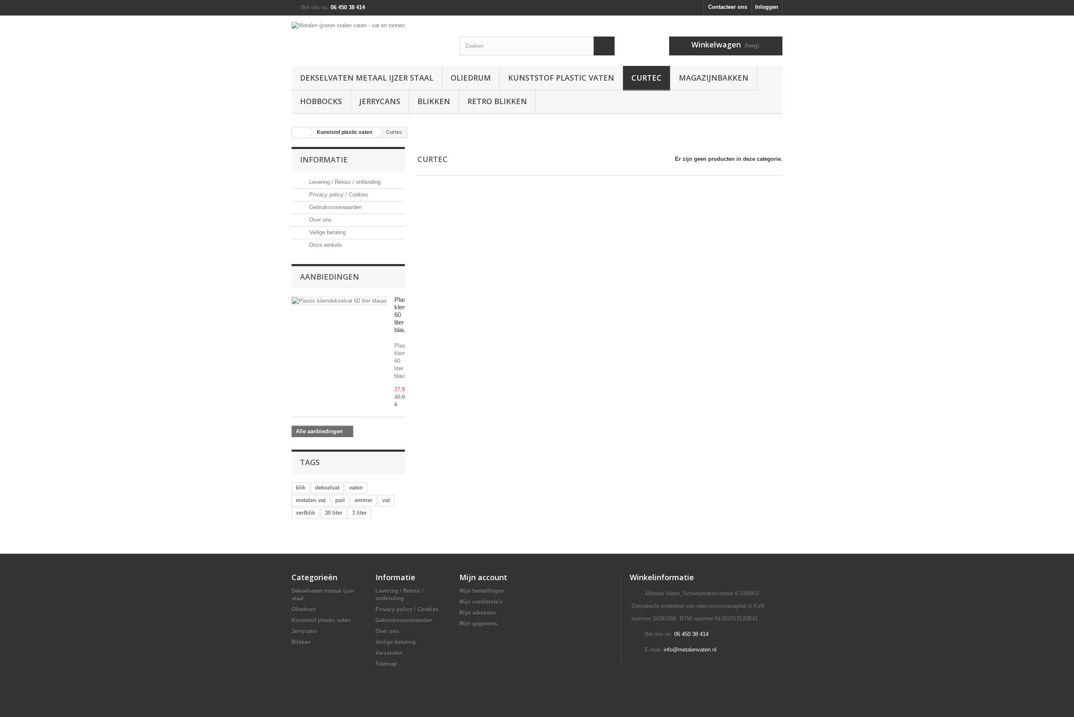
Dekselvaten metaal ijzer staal (366, 78)
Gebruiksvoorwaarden (335, 207)
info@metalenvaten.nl (690, 649)
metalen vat (311, 500)
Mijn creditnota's (481, 602)
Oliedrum (471, 78)
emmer (364, 500)
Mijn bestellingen (481, 591)
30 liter (333, 513)
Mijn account (483, 577)
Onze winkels (325, 245)
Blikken (433, 101)
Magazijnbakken (713, 78)
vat (386, 500)
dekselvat (327, 487)
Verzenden (389, 653)
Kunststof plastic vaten (561, 78)
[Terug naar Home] (300, 132)
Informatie (324, 159)
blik (300, 487)
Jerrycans (379, 101)
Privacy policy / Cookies (338, 194)
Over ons (319, 220)
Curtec (646, 78)
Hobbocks (321, 101)
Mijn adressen (477, 613)
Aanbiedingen (329, 277)
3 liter (359, 513)
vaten (356, 487)
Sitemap (386, 664)
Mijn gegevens (478, 623)
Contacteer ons (727, 7)
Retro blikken (497, 101)
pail (340, 500)
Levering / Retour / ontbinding (344, 182)
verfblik (305, 513)
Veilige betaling (327, 232)
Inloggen (766, 7)
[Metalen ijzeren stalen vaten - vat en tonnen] (369, 34)
